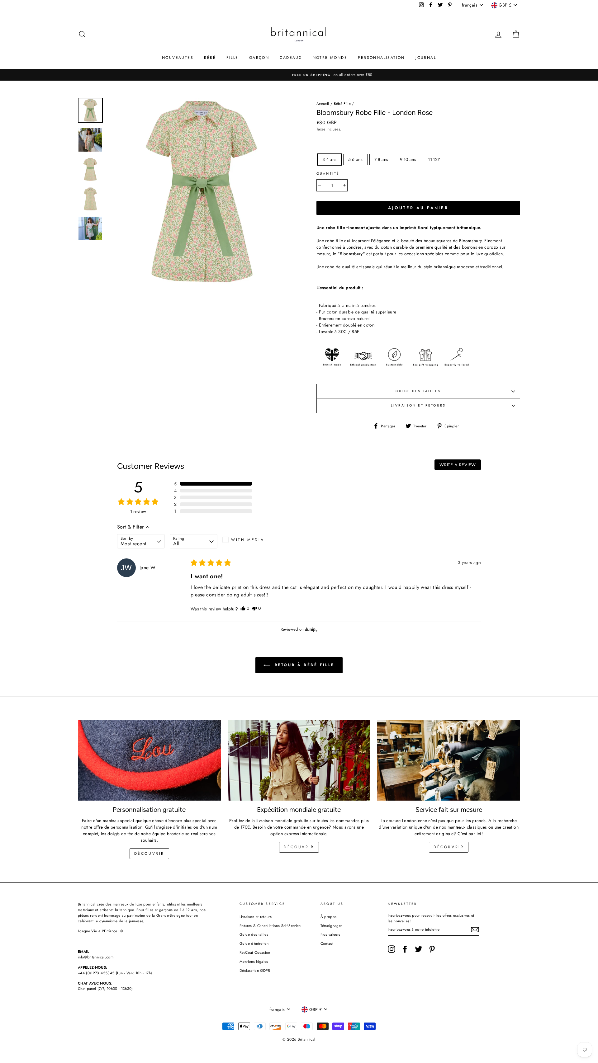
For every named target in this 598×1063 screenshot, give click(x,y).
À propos (328, 916)
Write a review (457, 465)
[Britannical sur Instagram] (391, 949)
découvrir (149, 853)
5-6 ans (355, 159)
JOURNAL (425, 57)
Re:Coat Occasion (255, 952)
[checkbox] (246, 539)
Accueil (322, 103)
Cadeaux (291, 57)
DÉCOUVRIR (299, 847)
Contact (326, 943)
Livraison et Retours (418, 405)
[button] (213, 484)
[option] (299, 75)
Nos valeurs (330, 934)
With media (247, 540)
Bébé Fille (342, 103)
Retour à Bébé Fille (303, 665)
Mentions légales (254, 961)
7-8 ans (381, 159)
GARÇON (259, 57)
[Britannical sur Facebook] (405, 949)
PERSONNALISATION (381, 57)
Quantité (327, 173)
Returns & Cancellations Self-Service (270, 925)
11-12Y (434, 159)
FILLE (232, 57)
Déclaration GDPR (255, 970)
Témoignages (331, 925)
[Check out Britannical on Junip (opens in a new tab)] (310, 629)
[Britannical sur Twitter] (418, 949)
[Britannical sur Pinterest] (432, 949)
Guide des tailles (254, 934)
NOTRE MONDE (330, 57)
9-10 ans (408, 159)
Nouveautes (177, 57)
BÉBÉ (210, 57)
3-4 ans (329, 159)
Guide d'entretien (254, 943)
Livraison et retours (256, 916)
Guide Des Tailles (418, 391)
